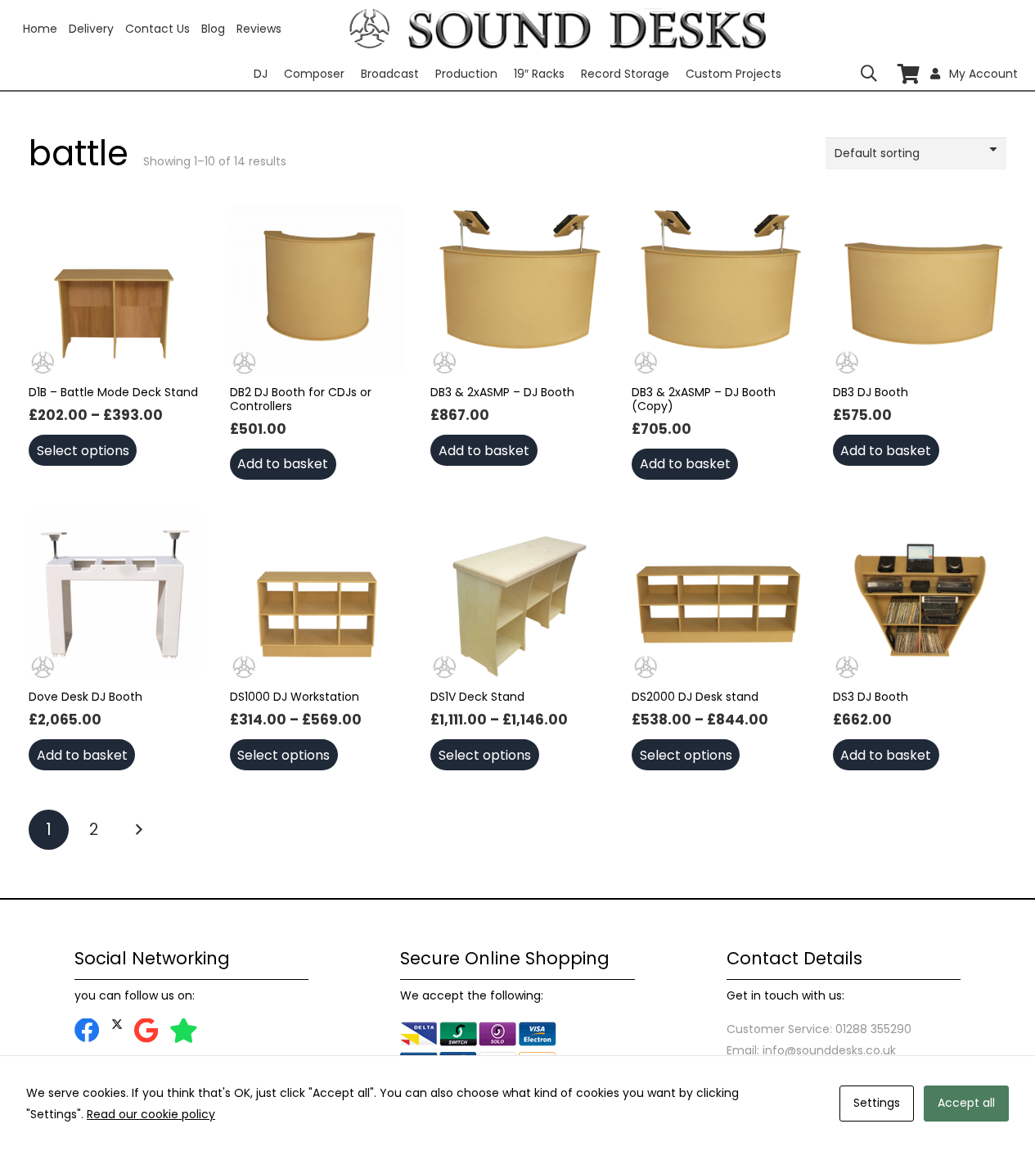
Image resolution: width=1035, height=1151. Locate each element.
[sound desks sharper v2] (587, 28)
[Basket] (908, 74)
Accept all (966, 1103)
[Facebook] (87, 1031)
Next (138, 830)
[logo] (370, 28)
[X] (117, 1024)
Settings (876, 1103)
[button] (869, 73)
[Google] (146, 1031)
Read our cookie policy (151, 1114)
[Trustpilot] (183, 1031)
